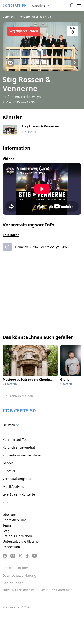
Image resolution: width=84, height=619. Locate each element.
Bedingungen (13, 583)
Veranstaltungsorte (17, 479)
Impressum (11, 547)
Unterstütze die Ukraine (21, 541)
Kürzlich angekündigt (19, 447)
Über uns (10, 514)
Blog (6, 502)
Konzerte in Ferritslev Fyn (35, 17)
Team (7, 525)
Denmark (8, 17)
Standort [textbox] (38, 6)
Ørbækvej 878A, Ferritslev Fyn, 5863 (42, 247)
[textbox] (12, 425)
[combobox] (40, 5)
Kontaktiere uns (14, 520)
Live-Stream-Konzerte (19, 494)
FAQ (6, 531)
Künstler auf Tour (16, 439)
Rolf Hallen (11, 235)
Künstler (9, 471)
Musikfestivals (13, 486)
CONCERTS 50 (14, 5)
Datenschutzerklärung (19, 575)
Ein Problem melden (18, 396)
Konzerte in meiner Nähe (22, 455)
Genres (8, 463)
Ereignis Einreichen (17, 536)
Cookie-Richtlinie (15, 568)
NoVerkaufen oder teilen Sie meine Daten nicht (38, 590)
